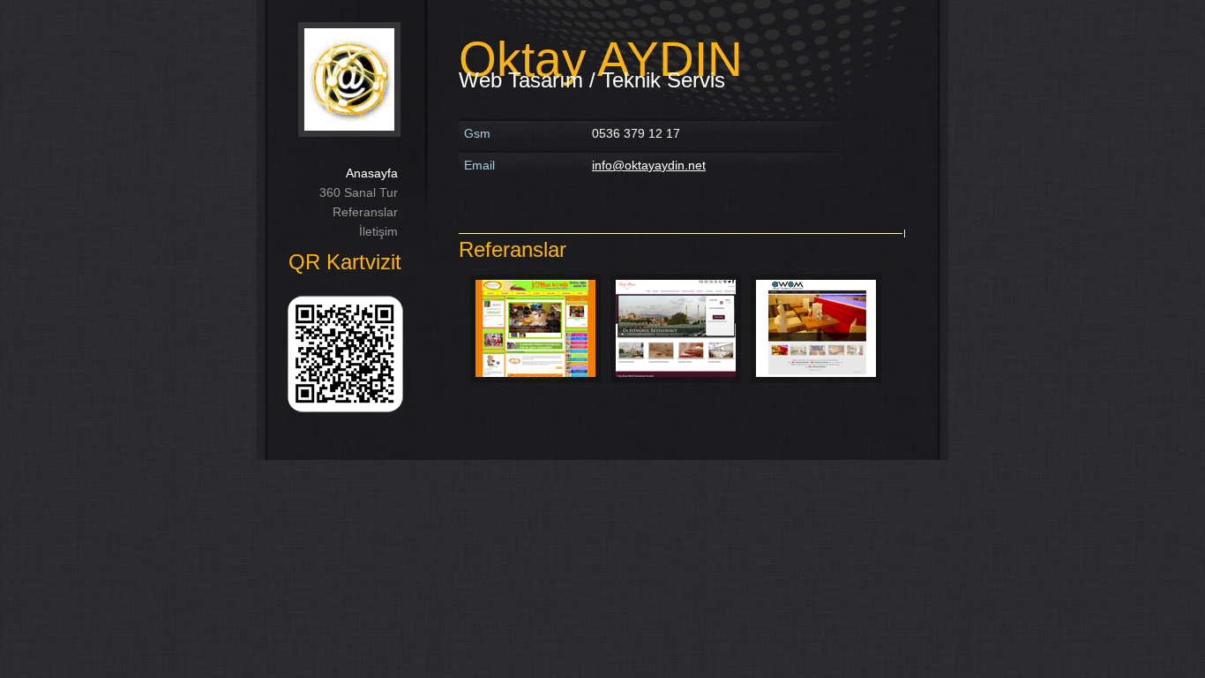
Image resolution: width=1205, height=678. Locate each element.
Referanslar (365, 212)
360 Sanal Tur (358, 192)
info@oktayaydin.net (649, 165)
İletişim (378, 231)
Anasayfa (372, 173)
